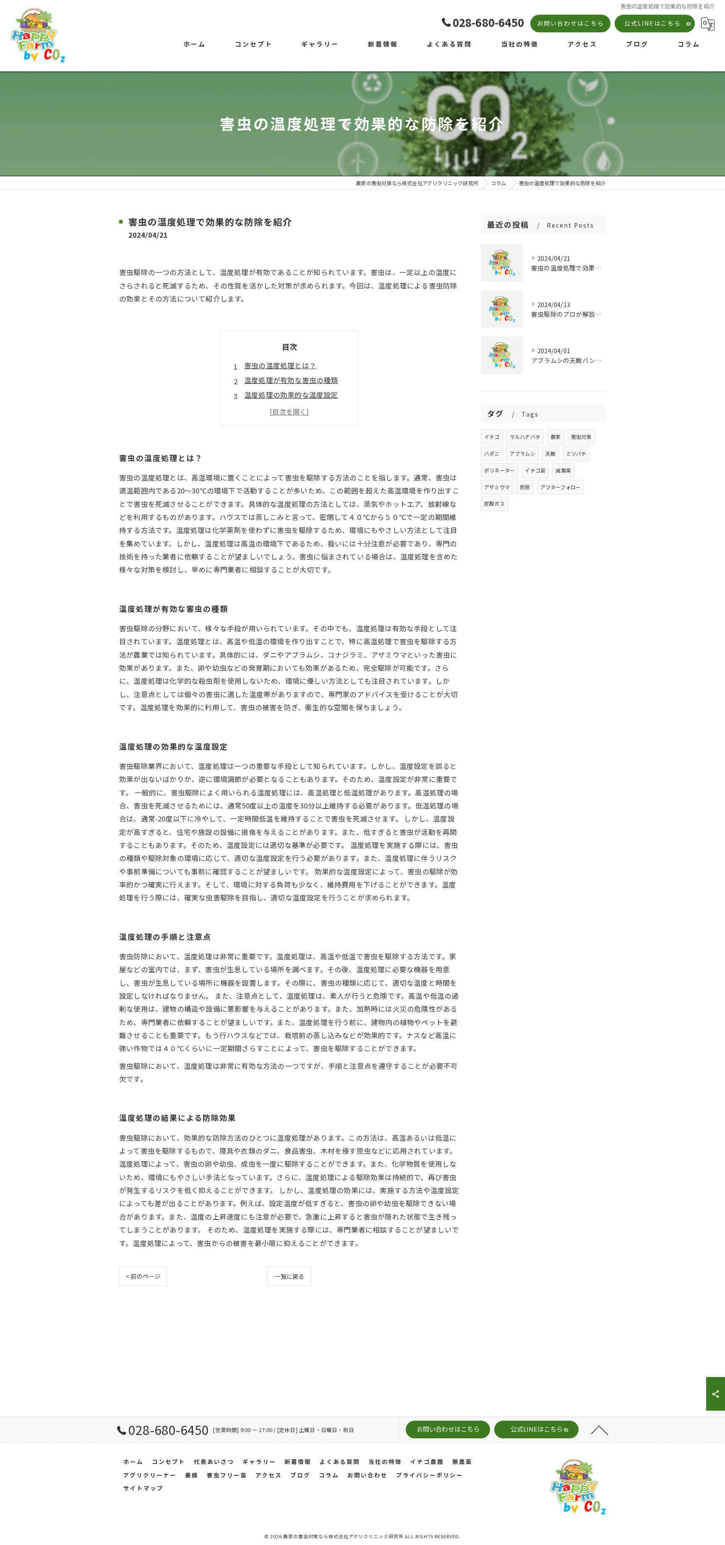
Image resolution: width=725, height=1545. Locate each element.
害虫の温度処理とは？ (280, 365)
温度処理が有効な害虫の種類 (291, 380)
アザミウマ (497, 487)
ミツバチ (576, 453)
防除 (525, 487)
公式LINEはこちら (652, 23)
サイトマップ (143, 1488)
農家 (555, 436)
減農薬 (563, 470)
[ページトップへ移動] (599, 1429)
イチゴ (492, 436)
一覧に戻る (289, 1276)
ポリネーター (499, 470)
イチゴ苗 (535, 470)
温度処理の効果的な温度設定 (291, 395)
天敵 (550, 453)
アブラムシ (522, 453)
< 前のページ (143, 1276)
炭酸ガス (494, 503)
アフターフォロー (560, 487)
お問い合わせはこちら (570, 23)
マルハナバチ (525, 436)
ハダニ (492, 453)
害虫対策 (581, 436)
